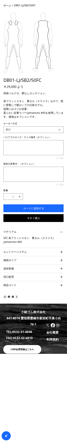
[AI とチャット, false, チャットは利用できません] (6, 435)
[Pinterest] (12, 296)
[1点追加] (19, 196)
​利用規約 (53, 339)
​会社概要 (52, 332)
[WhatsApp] (5, 296)
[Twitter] (16, 296)
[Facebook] (9, 296)
